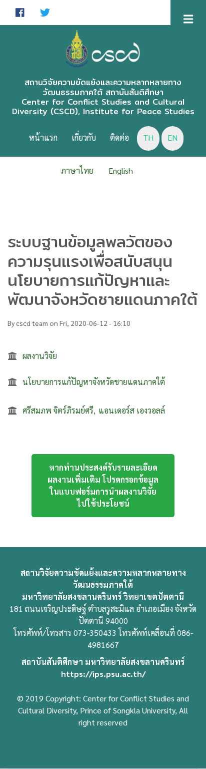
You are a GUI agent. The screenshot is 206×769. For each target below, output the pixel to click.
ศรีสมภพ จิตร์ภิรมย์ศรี (58, 410)
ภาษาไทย (77, 170)
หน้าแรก (43, 137)
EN (173, 137)
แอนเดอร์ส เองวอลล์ (131, 410)
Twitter (45, 12)
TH (148, 137)
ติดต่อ (119, 137)
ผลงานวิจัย (39, 355)
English (120, 170)
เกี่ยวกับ (84, 137)
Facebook (20, 12)
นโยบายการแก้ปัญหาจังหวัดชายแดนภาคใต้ (93, 381)
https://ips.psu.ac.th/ (103, 673)
